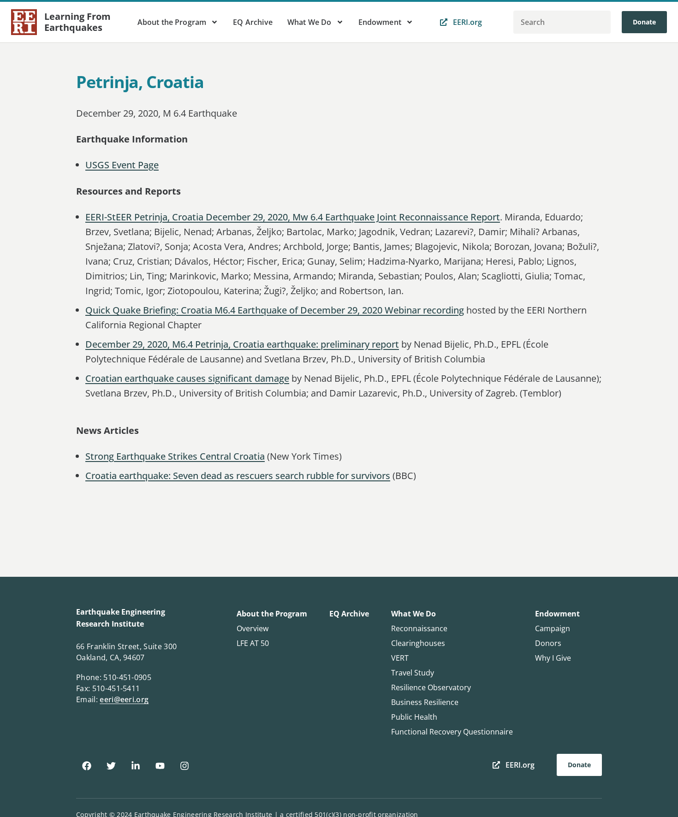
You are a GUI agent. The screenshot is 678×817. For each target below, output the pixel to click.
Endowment (379, 22)
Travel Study (412, 673)
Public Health (414, 717)
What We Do (309, 22)
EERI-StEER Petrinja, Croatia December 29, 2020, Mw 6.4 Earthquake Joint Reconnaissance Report (292, 217)
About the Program (172, 22)
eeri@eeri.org (124, 699)
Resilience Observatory (431, 687)
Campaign (552, 628)
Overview (252, 628)
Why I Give (553, 658)
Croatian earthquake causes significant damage (187, 378)
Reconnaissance (419, 628)
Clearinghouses (418, 643)
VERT (400, 658)
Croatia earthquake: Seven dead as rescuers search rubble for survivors (237, 475)
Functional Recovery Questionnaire (452, 732)
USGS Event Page (122, 165)
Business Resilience (424, 702)
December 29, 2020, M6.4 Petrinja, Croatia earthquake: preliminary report (242, 344)
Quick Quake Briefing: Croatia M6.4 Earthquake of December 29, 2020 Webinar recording (274, 310)
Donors (548, 643)
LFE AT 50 (253, 643)
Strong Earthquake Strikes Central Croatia (175, 456)
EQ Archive (253, 22)
